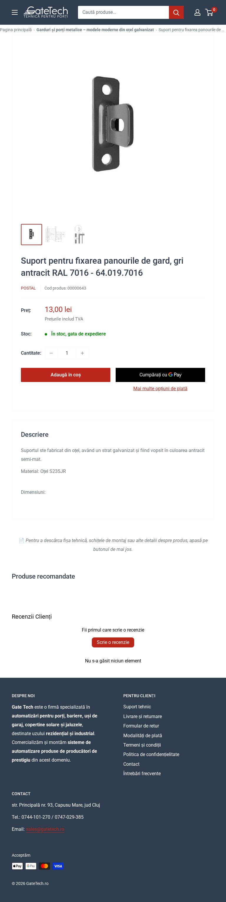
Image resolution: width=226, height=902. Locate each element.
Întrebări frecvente (142, 773)
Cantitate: (31, 353)
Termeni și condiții (142, 745)
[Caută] (176, 12)
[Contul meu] (197, 12)
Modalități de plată (142, 735)
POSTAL (28, 288)
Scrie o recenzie (113, 642)
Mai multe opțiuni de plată (160, 388)
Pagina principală (16, 29)
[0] (209, 12)
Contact (131, 764)
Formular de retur (141, 726)
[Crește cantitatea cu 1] (82, 353)
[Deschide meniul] (15, 12)
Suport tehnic (137, 707)
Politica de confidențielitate (151, 754)
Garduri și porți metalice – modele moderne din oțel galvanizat (95, 29)
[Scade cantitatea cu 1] (51, 353)
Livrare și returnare (142, 716)
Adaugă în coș (66, 375)
